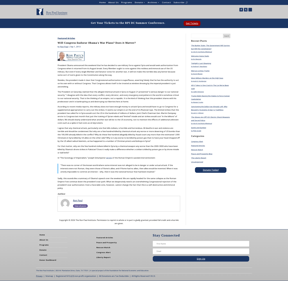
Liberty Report (103, 257)
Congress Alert (197, 141)
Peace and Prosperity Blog (201, 154)
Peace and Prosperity (106, 242)
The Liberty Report (198, 158)
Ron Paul (64, 46)
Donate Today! (211, 169)
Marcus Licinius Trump (200, 71)
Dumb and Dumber (198, 128)
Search (226, 36)
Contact (166, 3)
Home (102, 3)
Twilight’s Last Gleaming (201, 63)
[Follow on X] (246, 9)
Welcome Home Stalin (200, 56)
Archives (152, 3)
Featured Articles (66, 38)
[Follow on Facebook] (241, 9)
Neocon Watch (197, 150)
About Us (113, 3)
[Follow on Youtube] (250, 9)
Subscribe (179, 3)
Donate (139, 3)
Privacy (39, 276)
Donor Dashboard (47, 260)
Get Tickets (192, 23)
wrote (109, 157)
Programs (126, 3)
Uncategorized (197, 162)
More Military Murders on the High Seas (207, 78)
